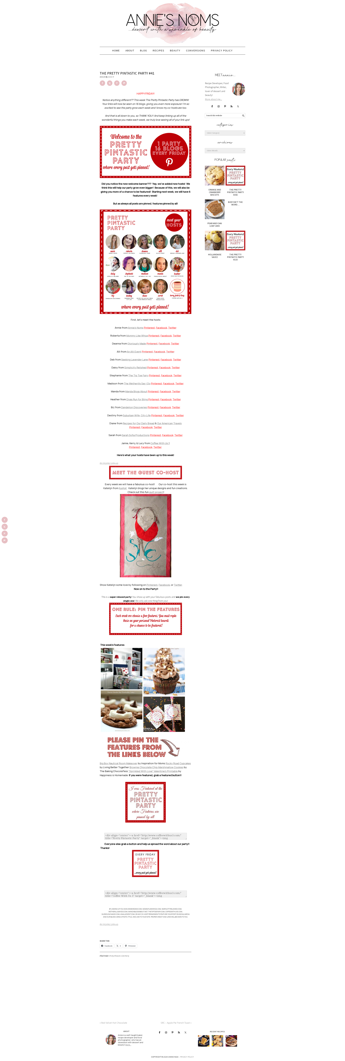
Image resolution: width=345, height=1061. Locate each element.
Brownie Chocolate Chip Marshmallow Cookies (156, 767)
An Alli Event (134, 351)
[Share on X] (109, 83)
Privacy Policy (187, 1057)
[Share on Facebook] (102, 83)
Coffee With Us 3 (160, 443)
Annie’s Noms (135, 327)
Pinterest (149, 327)
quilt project (156, 492)
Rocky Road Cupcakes (178, 763)
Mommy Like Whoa (137, 335)
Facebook (161, 327)
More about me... (213, 99)
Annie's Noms (172, 22)
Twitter (172, 327)
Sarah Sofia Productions (135, 435)
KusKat (123, 488)
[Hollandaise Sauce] (215, 240)
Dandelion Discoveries (134, 407)
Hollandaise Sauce (214, 255)
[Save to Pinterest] (117, 83)
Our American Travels (169, 423)
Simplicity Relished (135, 367)
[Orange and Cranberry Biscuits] (215, 175)
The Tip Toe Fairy (138, 375)
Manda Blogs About (136, 391)
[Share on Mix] (124, 83)
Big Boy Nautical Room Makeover (118, 763)
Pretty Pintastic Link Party (119, 956)
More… (128, 1045)
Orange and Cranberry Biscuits (214, 192)
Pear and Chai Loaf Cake (214, 224)
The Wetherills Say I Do (137, 383)
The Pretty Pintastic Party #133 (235, 257)
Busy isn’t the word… (235, 203)
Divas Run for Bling (137, 399)
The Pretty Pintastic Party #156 (235, 192)
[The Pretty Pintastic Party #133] (235, 240)
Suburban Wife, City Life (137, 415)
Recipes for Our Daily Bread (138, 423)
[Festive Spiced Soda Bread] (231, 1041)
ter (157, 447)
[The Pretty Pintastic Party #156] (235, 175)
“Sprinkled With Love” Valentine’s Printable (153, 771)
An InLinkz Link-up (109, 463)
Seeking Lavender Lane (134, 359)
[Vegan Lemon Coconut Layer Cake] (203, 1041)
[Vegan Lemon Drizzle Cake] (217, 1041)
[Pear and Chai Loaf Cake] (215, 209)
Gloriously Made (136, 343)
